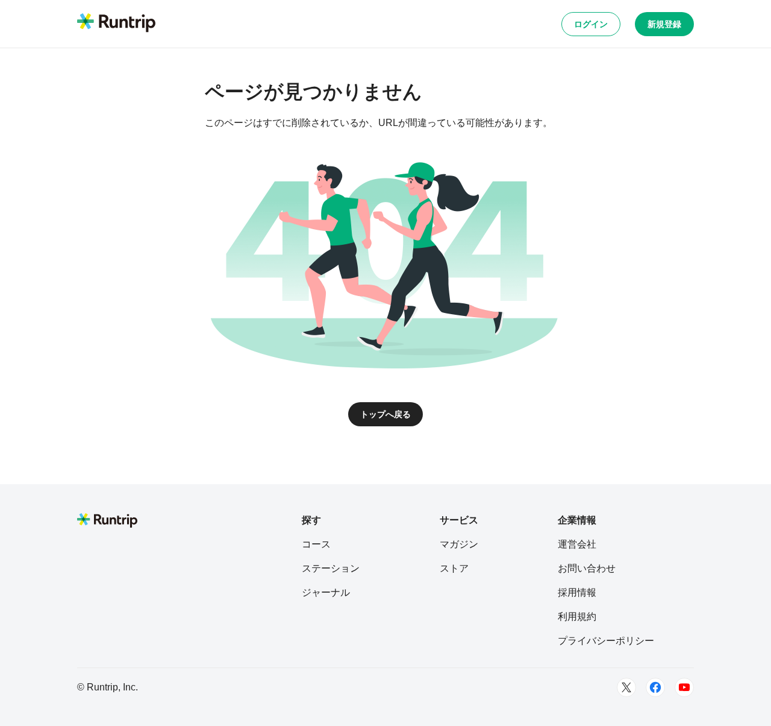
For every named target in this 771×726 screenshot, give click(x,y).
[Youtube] (684, 687)
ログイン (591, 24)
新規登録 (664, 24)
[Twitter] (626, 687)
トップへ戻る (385, 414)
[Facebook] (655, 687)
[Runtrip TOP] (116, 23)
